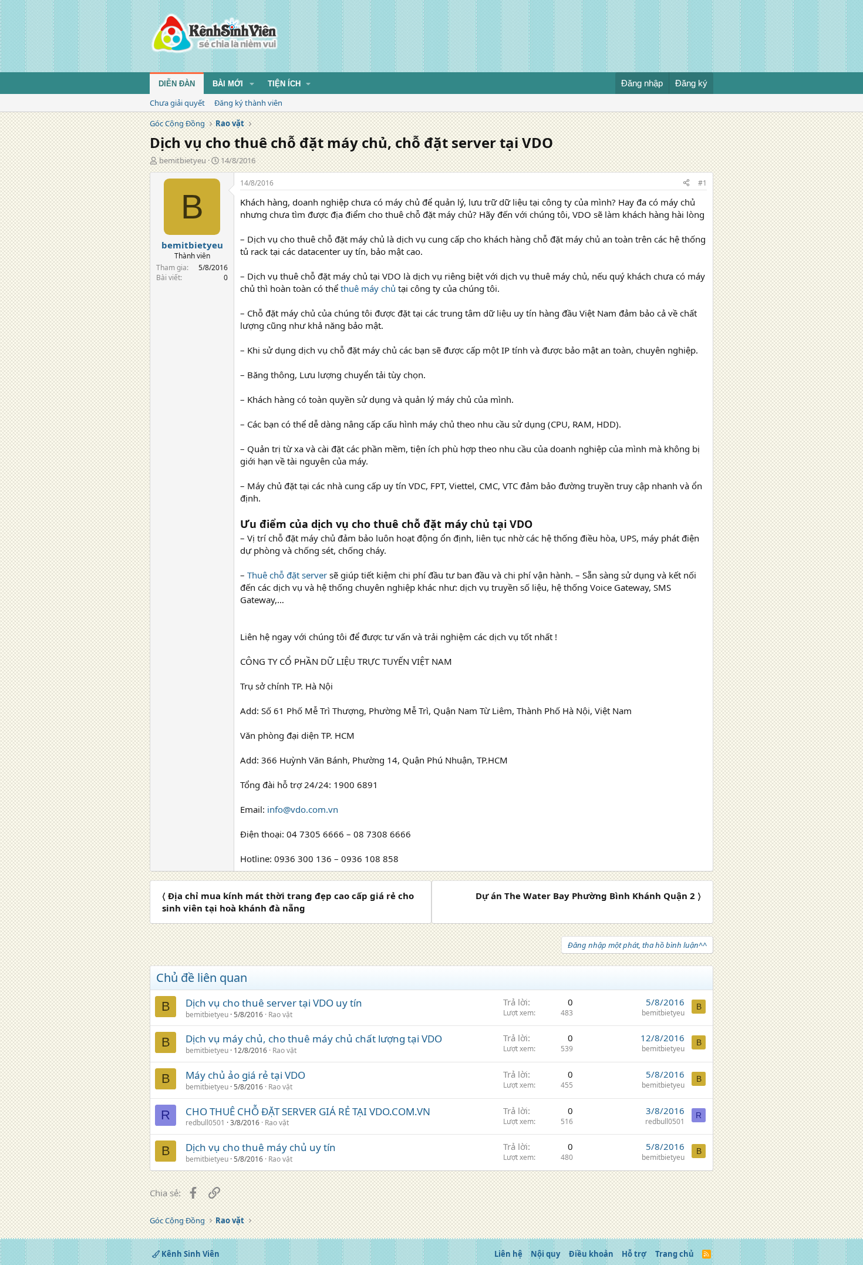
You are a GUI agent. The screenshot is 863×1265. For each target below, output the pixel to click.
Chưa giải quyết (177, 102)
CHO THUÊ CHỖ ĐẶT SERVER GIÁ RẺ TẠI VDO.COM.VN (308, 1111)
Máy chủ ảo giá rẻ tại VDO (245, 1075)
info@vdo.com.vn (302, 809)
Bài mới (228, 83)
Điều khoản (591, 1254)
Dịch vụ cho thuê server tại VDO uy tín (274, 1003)
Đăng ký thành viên (248, 102)
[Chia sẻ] (686, 183)
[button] (251, 84)
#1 (702, 183)
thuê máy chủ (368, 288)
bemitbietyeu (182, 160)
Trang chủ (674, 1254)
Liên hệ (508, 1254)
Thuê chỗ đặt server (287, 575)
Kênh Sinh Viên (190, 1254)
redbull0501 (205, 1123)
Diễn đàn (177, 83)
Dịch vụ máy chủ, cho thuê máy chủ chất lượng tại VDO (314, 1038)
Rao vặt (280, 1015)
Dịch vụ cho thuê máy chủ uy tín (261, 1147)
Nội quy (545, 1254)
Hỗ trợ (634, 1254)
